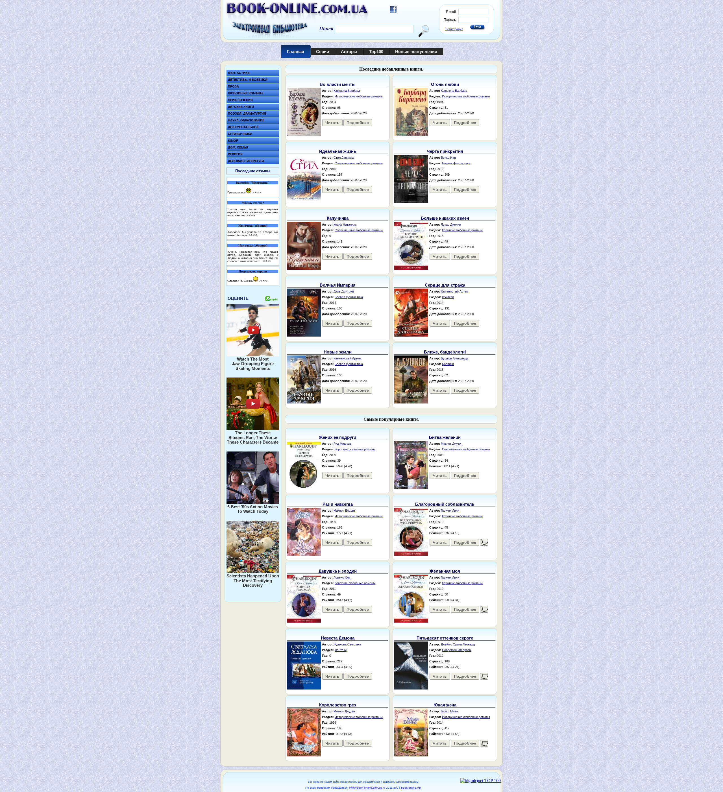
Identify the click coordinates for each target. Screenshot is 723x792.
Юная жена (445, 704)
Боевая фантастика (456, 163)
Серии (322, 51)
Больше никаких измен (445, 218)
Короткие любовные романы (462, 230)
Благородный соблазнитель (444, 504)
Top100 (376, 51)
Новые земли (338, 352)
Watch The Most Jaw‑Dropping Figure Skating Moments (253, 364)
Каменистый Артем (455, 291)
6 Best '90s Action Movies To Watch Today (252, 509)
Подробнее (358, 122)
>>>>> (256, 192)
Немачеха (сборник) (252, 225)
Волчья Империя (338, 285)
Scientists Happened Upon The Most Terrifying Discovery (253, 580)
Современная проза (456, 650)
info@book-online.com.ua (365, 787)
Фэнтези (448, 297)
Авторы (349, 51)
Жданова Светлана (347, 644)
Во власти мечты (338, 84)
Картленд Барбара (347, 90)
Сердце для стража (445, 285)
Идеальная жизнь (337, 151)
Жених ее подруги (337, 437)
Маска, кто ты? (253, 202)
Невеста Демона (337, 638)
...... (484, 542)
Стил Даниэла (344, 157)
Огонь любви (445, 84)
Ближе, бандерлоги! (445, 352)
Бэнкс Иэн (448, 157)
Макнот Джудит (452, 443)
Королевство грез (337, 704)
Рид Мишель (343, 443)
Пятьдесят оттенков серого (445, 638)
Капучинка (338, 218)
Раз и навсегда (338, 504)
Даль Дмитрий (344, 291)
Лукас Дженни (451, 224)
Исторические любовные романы (359, 96)
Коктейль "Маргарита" (252, 182)
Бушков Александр (454, 358)
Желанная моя (445, 571)
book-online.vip (411, 787)
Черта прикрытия (445, 151)
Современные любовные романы (359, 163)
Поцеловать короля (253, 271)
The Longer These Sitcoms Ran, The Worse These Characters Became (252, 437)
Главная (295, 51)
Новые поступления (416, 51)
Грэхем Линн (450, 510)
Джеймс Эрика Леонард (458, 644)
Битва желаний (445, 437)
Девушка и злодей (338, 571)
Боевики (448, 364)
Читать (332, 122)
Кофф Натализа (345, 224)
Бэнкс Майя (449, 711)
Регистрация (454, 28)
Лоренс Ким (342, 577)
